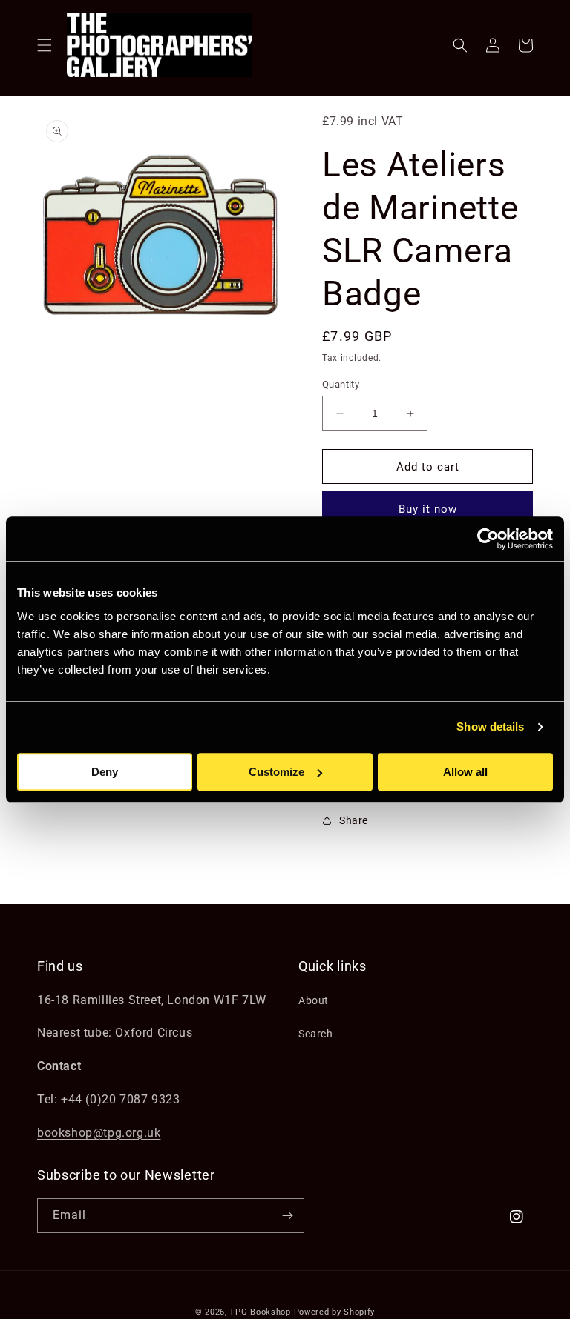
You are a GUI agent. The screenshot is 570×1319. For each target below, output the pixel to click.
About (313, 1000)
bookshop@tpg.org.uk (98, 1133)
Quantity (340, 384)
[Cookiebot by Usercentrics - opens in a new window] (488, 539)
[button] (44, 45)
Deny (104, 771)
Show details (490, 726)
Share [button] (353, 820)
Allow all (465, 771)
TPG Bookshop (259, 1312)
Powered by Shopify (335, 1312)
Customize (276, 771)
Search (315, 1034)
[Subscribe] (287, 1215)
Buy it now (428, 509)
